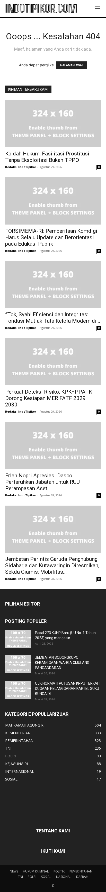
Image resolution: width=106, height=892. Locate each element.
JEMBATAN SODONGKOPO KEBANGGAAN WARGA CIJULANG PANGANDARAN (62, 662)
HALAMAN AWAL (71, 65)
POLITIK (59, 871)
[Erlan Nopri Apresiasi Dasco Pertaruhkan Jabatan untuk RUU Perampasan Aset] (53, 445)
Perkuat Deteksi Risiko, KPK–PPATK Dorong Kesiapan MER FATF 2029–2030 (48, 398)
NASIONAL (63, 877)
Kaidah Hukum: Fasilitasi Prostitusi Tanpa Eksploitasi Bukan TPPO (47, 157)
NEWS (14, 871)
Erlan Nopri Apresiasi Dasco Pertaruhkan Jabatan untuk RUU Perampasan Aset (42, 481)
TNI (20, 877)
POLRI (32, 877)
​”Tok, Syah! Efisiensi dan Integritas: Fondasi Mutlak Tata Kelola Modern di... (52, 317)
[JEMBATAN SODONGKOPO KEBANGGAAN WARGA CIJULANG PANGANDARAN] (18, 664)
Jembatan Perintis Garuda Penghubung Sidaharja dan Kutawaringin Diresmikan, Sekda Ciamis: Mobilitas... (52, 565)
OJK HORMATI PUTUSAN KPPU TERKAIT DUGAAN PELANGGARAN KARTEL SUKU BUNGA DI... (67, 688)
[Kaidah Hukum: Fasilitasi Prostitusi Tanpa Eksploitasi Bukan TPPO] (53, 123)
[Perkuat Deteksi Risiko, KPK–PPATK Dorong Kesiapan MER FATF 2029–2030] (53, 361)
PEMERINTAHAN (80, 871)
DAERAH (82, 877)
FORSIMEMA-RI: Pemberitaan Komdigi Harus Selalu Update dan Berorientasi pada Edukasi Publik (51, 237)
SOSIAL (46, 877)
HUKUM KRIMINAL (36, 871)
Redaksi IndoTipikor (20, 167)
